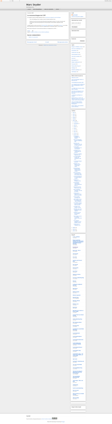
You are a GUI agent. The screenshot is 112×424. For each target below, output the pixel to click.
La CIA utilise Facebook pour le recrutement (78, 147)
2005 (74, 229)
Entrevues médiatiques (76, 48)
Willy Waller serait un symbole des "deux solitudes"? (78, 200)
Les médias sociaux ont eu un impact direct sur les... (78, 203)
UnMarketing (75, 384)
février (75, 133)
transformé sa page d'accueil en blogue (53, 17)
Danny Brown (75, 267)
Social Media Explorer (77, 336)
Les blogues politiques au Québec (77, 96)
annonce (60, 25)
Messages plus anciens (63, 42)
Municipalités (74, 60)
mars (75, 131)
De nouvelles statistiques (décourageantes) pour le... (78, 184)
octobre (75, 121)
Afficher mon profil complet (77, 16)
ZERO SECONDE (76, 397)
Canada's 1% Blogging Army (77, 180)
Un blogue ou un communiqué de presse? (77, 151)
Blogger (63, 421)
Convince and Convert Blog (77, 261)
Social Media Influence (77, 347)
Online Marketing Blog (77, 319)
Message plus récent (32, 42)
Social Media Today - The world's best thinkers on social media (78, 354)
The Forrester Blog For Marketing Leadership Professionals (77, 372)
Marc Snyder (33, 4)
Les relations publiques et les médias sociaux (77, 221)
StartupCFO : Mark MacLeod (78, 361)
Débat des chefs (75, 77)
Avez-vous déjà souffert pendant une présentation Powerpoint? (77, 102)
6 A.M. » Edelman (76, 236)
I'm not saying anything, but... (77, 197)
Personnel (74, 64)
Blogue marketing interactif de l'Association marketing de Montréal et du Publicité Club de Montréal (78, 242)
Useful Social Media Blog (78, 388)
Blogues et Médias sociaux (77, 46)
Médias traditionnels (76, 62)
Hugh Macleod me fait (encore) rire (77, 187)
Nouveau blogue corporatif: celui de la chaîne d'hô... (78, 173)
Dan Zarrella (75, 264)
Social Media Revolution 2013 (78, 82)
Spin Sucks (75, 358)
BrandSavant (75, 247)
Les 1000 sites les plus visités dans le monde (78, 89)
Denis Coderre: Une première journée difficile (78, 106)
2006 (74, 227)
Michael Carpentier (77, 295)
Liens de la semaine (76, 56)
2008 (74, 118)
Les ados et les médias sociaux (77, 207)
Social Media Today (77, 350)
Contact (57, 9)
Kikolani (74, 281)
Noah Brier (75, 307)
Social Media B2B (76, 333)
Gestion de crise (75, 52)
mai (74, 128)
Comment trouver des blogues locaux (77, 213)
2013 (74, 112)
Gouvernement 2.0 (75, 54)
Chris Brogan (75, 253)
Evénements (74, 50)
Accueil (29, 9)
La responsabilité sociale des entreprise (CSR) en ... (77, 158)
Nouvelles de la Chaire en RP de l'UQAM (78, 311)
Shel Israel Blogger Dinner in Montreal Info (78, 80)
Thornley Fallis (44, 25)
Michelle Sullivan (76, 300)
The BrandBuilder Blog (77, 367)
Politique (73, 67)
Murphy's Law (75, 303)
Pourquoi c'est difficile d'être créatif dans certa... (77, 165)
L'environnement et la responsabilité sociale (78, 177)
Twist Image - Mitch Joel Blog (78, 381)
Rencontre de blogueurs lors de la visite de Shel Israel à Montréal (78, 92)
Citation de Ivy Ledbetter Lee (77, 225)
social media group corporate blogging (77, 343)
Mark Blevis (75, 288)
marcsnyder (75, 14)
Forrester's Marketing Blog (78, 277)
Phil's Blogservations (77, 322)
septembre (76, 123)
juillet (75, 126)
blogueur (52, 25)
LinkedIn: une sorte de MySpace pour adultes (78, 209)
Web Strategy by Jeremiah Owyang (78, 394)
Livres (73, 58)
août (75, 125)
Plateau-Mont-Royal (76, 65)
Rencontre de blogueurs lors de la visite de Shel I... (78, 144)
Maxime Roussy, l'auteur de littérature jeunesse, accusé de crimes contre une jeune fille (78, 98)
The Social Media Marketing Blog (76, 377)
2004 (74, 230)
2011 (74, 115)
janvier (75, 134)
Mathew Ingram (76, 291)
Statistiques (74, 71)
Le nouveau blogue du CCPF (78, 162)
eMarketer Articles (76, 274)
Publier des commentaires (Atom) (50, 45)
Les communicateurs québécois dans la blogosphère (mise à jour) (78, 85)
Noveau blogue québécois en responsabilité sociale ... (77, 170)
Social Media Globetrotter (78, 339)
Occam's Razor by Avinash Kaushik (78, 315)
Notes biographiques (37, 9)
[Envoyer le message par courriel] (32, 30)
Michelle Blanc (76, 297)
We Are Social (76, 390)
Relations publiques (76, 69)
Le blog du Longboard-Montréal (77, 285)
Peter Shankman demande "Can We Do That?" (78, 190)
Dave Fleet (75, 271)
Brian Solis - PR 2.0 (76, 250)
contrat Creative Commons (46, 418)
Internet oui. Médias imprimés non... (78, 154)
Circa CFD (75, 256)
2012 (74, 114)
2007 (74, 120)
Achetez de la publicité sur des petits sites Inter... (78, 194)
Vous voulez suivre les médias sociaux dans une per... (78, 218)
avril (75, 129)
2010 (74, 117)
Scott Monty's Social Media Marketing (78, 329)
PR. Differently (76, 325)
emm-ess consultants (48, 9)
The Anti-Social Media (77, 364)
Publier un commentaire (33, 37)
